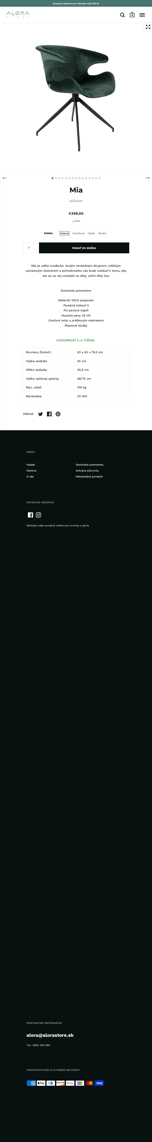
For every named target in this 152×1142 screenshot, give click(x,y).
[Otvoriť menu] (142, 15)
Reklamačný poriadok (89, 476)
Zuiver (78, 201)
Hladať (31, 464)
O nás (30, 476)
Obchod (31, 470)
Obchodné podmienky (90, 464)
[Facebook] (30, 514)
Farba (48, 233)
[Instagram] (38, 514)
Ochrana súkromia (87, 470)
